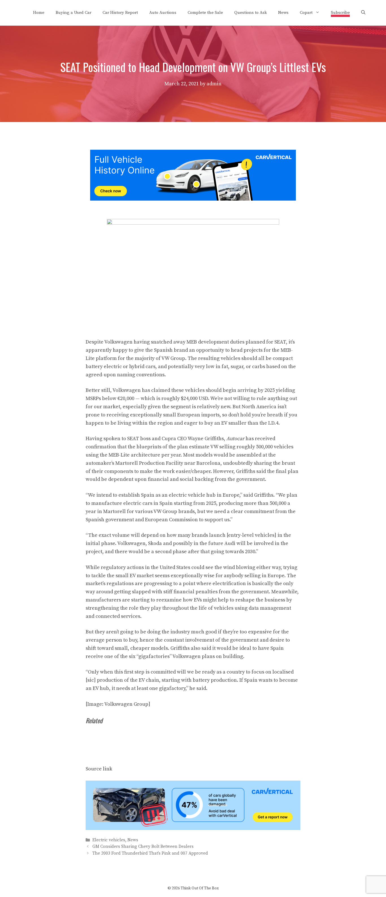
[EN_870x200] (193, 828)
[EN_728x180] (193, 199)
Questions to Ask (250, 12)
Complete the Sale (205, 12)
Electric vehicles (108, 840)
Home (38, 12)
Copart (306, 12)
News (283, 12)
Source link (99, 769)
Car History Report (120, 12)
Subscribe (340, 12)
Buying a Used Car (73, 12)
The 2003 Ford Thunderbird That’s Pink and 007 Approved (150, 853)
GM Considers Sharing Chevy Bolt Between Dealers (143, 847)
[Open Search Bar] (363, 12)
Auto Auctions (162, 12)
